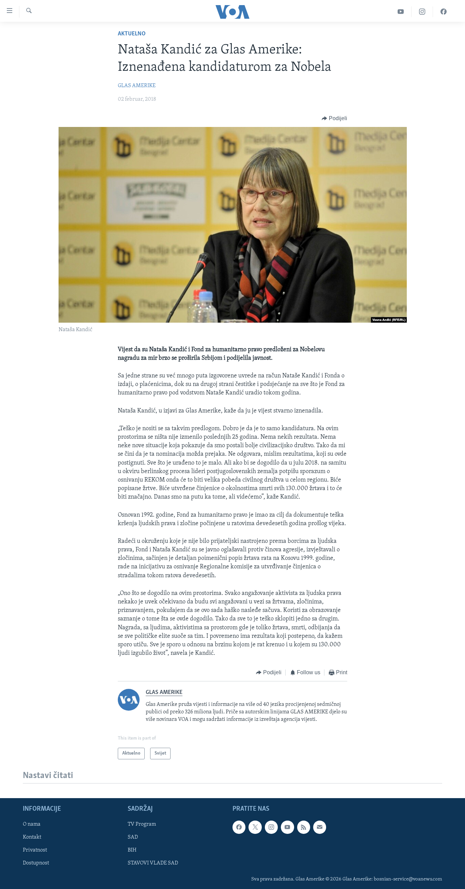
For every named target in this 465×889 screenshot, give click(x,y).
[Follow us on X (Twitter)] (254, 827)
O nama (32, 824)
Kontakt (32, 837)
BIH (132, 850)
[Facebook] (443, 11)
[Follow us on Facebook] (239, 827)
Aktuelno (132, 34)
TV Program (142, 824)
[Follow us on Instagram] (271, 827)
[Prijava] (319, 827)
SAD (133, 837)
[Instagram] (422, 11)
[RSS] (303, 827)
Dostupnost (36, 863)
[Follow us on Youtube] (287, 827)
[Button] (334, 118)
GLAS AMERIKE (137, 85)
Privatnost (35, 850)
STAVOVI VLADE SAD (153, 863)
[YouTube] (401, 11)
